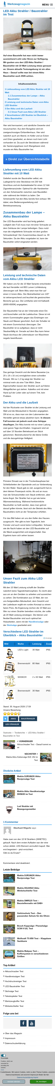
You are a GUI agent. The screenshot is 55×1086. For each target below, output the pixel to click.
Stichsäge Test (11, 991)
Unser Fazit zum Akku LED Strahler (27, 112)
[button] (14, 644)
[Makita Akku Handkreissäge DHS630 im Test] (9, 794)
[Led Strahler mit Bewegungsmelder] (9, 809)
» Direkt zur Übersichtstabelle (28, 159)
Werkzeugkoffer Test (14, 1001)
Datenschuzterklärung (15, 1043)
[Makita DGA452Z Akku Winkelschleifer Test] (9, 891)
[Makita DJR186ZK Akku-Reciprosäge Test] (9, 779)
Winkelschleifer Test (14, 1006)
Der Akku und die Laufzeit (18, 109)
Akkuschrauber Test (14, 971)
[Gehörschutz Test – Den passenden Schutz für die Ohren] (9, 916)
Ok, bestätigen (41, 1081)
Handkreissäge (36, 622)
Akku (13, 719)
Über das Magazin (13, 1033)
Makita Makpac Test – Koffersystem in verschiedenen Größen (32, 954)
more (2, 1070)
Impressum (10, 1038)
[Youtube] (32, 1023)
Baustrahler (28, 719)
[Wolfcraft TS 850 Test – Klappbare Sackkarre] (9, 941)
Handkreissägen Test (14, 976)
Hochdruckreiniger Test (15, 981)
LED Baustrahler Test (15, 986)
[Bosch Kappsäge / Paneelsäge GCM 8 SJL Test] (9, 928)
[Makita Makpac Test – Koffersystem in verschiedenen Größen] (9, 954)
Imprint (35, 1077)
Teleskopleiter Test (13, 996)
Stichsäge (12, 625)
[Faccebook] (23, 1023)
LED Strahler (12, 724)
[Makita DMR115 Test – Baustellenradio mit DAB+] (9, 903)
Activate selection (13, 1081)
